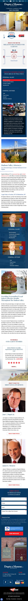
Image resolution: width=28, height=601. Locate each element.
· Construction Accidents (8, 81)
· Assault (5, 97)
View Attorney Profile (14, 433)
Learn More (19, 359)
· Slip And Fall (6, 85)
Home (4, 1)
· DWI (4, 93)
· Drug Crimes (6, 95)
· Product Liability (6, 83)
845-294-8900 (14, 10)
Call (7, 1)
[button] (4, 57)
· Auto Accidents (6, 80)
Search (16, 1)
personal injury (16, 174)
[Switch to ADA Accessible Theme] (1, 599)
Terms (14, 529)
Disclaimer (13, 599)
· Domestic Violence (7, 98)
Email (10, 1)
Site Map (8, 599)
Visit (13, 1)
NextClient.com (21, 593)
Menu (22, 1)
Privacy (11, 529)
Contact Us (19, 599)
